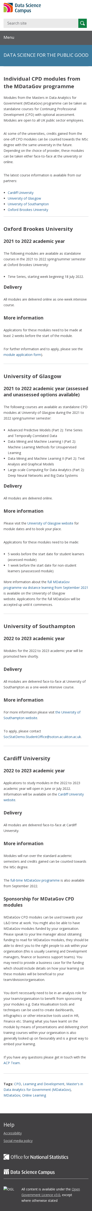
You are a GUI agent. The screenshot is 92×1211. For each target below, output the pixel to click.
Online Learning (34, 1095)
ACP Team (12, 1063)
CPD (17, 1084)
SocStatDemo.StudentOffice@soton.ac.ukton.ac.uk (42, 736)
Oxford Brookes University (28, 209)
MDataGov (12, 1095)
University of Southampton (28, 204)
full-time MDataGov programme (35, 880)
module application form (22, 354)
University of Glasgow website (50, 523)
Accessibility (13, 1133)
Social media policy (18, 1140)
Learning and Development (43, 1084)
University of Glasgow (24, 198)
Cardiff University (20, 192)
